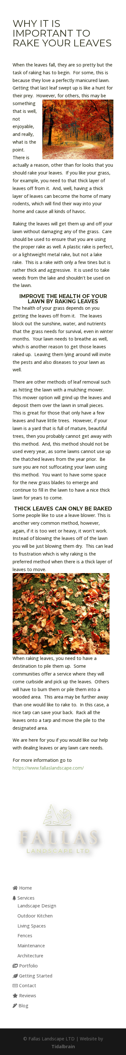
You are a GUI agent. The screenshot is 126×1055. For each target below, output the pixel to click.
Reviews (27, 995)
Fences (24, 935)
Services (25, 898)
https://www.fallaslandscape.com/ (48, 768)
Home (25, 888)
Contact (27, 985)
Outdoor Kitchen (35, 916)
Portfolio (28, 966)
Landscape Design (36, 906)
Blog (22, 1005)
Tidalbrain (63, 1046)
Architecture (30, 956)
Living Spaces (31, 926)
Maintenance (31, 945)
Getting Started (35, 976)
